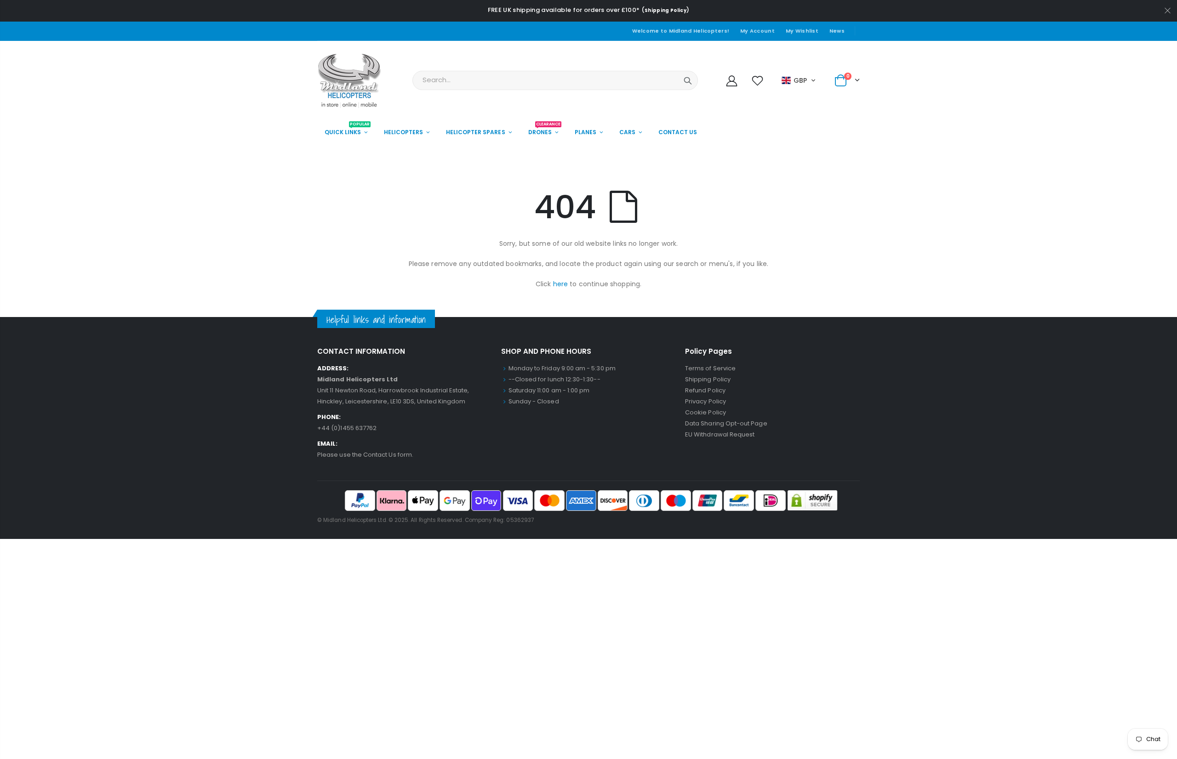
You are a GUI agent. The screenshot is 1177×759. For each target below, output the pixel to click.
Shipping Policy (665, 10)
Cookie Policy (705, 412)
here (560, 284)
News (837, 30)
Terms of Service (710, 368)
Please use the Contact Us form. (365, 454)
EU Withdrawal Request (719, 434)
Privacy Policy (705, 401)
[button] (799, 80)
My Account (757, 30)
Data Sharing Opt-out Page (726, 423)
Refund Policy (705, 390)
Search (687, 80)
